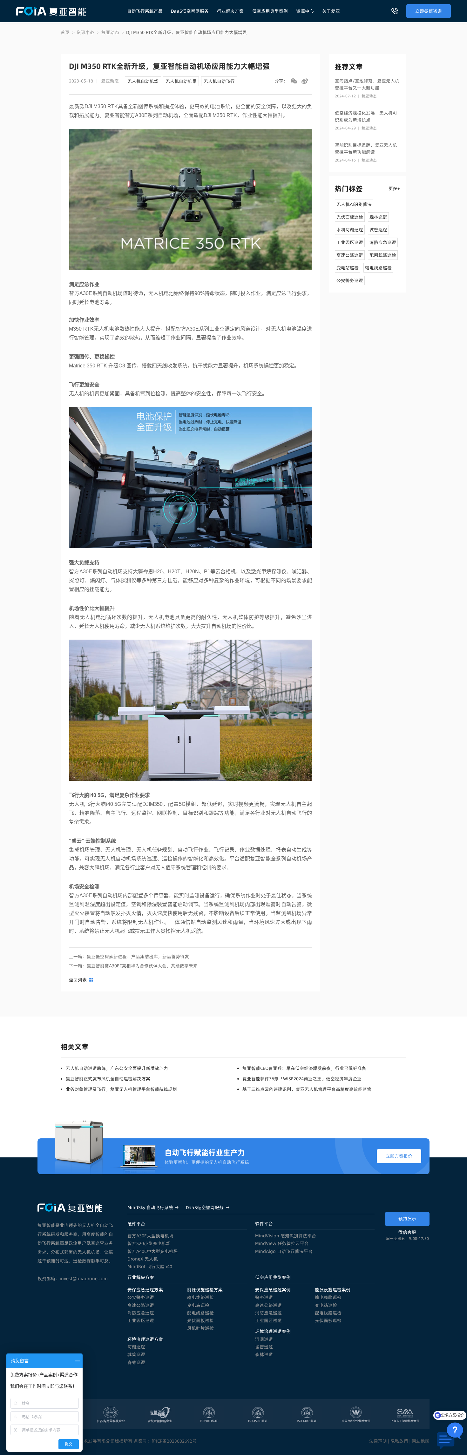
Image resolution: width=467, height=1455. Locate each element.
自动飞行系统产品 (145, 11)
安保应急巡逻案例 (273, 1290)
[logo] (51, 11)
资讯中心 (85, 32)
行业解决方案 (230, 11)
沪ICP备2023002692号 (174, 1441)
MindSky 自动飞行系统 (150, 1207)
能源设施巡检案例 (332, 1290)
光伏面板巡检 (200, 1320)
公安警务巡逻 (140, 1297)
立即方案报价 (399, 1156)
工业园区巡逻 (140, 1320)
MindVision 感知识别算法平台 (285, 1236)
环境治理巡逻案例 (273, 1331)
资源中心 (305, 11)
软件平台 (264, 1224)
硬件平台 (136, 1224)
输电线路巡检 (200, 1297)
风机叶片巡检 (200, 1328)
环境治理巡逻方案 (145, 1339)
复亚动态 (110, 32)
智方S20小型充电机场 (149, 1243)
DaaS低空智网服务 (190, 11)
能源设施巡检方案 (205, 1290)
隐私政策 (399, 1441)
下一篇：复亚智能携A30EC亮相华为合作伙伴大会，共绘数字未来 (133, 966)
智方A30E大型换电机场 (150, 1236)
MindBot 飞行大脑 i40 (149, 1266)
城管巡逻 (136, 1354)
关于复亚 (331, 11)
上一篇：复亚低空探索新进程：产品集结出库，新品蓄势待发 (129, 956)
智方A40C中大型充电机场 (152, 1251)
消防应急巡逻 (140, 1313)
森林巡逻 (136, 1362)
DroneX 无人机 (142, 1259)
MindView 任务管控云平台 (282, 1243)
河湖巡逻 (136, 1347)
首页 (65, 32)
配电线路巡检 (200, 1313)
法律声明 (378, 1441)
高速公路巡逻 (140, 1305)
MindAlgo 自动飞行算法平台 (284, 1251)
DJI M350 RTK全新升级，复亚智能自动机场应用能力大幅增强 (186, 32)
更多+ (394, 188)
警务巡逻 (264, 1297)
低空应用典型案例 (270, 11)
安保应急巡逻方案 (145, 1290)
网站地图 (421, 1441)
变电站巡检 (198, 1305)
